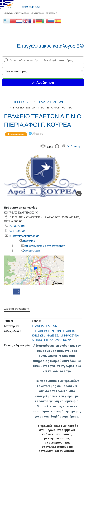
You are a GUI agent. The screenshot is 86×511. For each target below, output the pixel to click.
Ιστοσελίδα (28, 240)
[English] (26, 20)
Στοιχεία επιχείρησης (17, 308)
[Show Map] (34, 270)
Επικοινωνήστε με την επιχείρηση (44, 245)
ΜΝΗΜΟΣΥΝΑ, (70, 335)
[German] (38, 20)
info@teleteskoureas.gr (24, 235)
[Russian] (51, 20)
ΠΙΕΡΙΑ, (49, 339)
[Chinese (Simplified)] (13, 20)
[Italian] (45, 20)
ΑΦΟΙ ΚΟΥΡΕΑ (64, 339)
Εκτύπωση (73, 146)
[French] (32, 20)
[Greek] (6, 20)
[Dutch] (19, 20)
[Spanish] (58, 20)
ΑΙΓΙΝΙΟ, (38, 339)
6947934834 (17, 230)
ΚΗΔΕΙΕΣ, (53, 335)
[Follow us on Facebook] (16, 292)
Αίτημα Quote (31, 250)
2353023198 (17, 225)
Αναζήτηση (45, 82)
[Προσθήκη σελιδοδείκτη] (79, 193)
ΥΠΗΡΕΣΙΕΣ (21, 101)
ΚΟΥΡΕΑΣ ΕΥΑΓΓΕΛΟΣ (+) (21, 212)
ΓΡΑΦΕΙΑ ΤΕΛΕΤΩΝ (50, 101)
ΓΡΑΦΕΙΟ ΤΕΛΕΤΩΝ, (48, 331)
